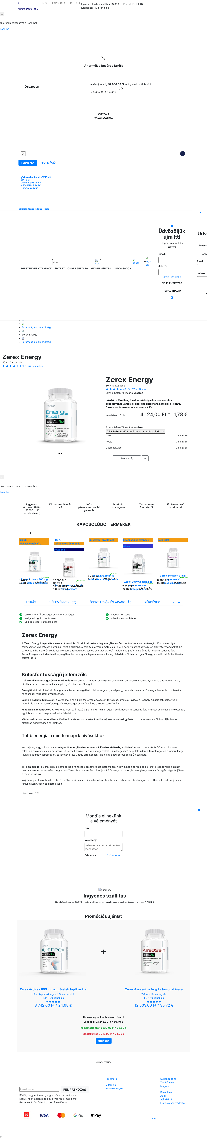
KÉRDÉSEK (152, 602)
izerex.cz (103, 1131)
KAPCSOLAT (59, 3)
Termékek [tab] (27, 162)
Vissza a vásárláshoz (103, 116)
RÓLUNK (75, 3)
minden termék (103, 1062)
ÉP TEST (25, 179)
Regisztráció (42, 208)
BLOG (45, 3)
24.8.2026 (135, 431)
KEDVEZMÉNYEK (31, 185)
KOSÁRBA (146, 466)
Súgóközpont (168, 1078)
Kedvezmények (114, 1088)
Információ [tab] (48, 162)
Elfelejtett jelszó (172, 276)
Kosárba (4, 28)
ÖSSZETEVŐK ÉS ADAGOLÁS (110, 602)
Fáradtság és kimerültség (36, 327)
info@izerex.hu (126, 1118)
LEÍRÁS (31, 602)
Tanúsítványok (168, 1082)
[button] (25, 416)
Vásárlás (41, 582)
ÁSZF (163, 1095)
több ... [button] (155, 1118)
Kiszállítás (166, 1092)
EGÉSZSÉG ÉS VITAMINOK (36, 176)
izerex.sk (93, 1131)
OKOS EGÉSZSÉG (31, 182)
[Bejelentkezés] (148, 261)
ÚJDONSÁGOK (29, 188)
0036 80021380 (28, 8)
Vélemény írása (103, 864)
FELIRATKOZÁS (74, 1089)
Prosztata (111, 1078)
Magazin (165, 1086)
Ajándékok (166, 1099)
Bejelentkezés (26, 208)
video (177, 602)
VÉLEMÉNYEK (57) (62, 602)
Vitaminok (111, 1084)
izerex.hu (114, 1131)
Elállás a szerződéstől (172, 1102)
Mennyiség (127, 458)
